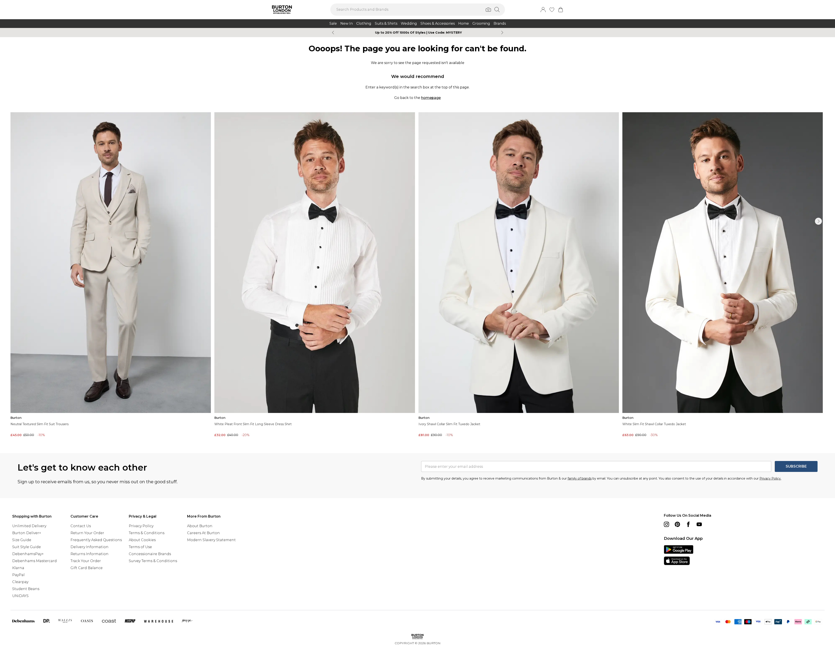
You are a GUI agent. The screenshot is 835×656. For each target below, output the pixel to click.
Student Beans (25, 589)
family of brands (580, 478)
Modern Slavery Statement (211, 540)
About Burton (199, 526)
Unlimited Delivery (29, 526)
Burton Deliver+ (26, 533)
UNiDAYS (20, 596)
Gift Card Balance (87, 568)
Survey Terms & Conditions (153, 561)
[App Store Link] (678, 555)
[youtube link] (699, 524)
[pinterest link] (677, 524)
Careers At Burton (203, 533)
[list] (417, 275)
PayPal (18, 575)
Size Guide (21, 540)
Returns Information (89, 554)
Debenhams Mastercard (34, 561)
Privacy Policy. (770, 478)
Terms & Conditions (146, 533)
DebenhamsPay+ (28, 554)
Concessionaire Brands (150, 554)
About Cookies (142, 540)
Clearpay (20, 582)
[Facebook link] (688, 524)
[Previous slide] (333, 32)
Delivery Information (89, 547)
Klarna (18, 568)
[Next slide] (502, 32)
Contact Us (81, 526)
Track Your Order (86, 561)
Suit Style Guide (26, 547)
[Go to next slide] (818, 221)
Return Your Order (87, 533)
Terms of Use (140, 547)
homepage (431, 98)
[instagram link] (666, 524)
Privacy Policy (141, 526)
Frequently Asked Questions (96, 540)
